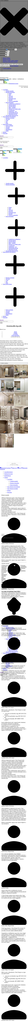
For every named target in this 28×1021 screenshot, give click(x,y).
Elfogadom (3, 64)
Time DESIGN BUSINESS (13, 486)
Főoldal (6, 477)
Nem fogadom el (9, 64)
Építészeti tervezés (8, 473)
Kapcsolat (9, 492)
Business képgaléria (14, 483)
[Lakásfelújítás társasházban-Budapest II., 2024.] (4, 586)
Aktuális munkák (14, 481)
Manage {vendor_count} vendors (10, 60)
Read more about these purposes (10, 61)
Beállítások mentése (5, 65)
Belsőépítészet (7, 475)
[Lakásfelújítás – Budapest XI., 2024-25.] (23, 574)
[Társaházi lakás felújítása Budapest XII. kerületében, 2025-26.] (4, 574)
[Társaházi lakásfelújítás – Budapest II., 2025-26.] (17, 574)
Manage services (6, 59)
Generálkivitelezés (8, 472)
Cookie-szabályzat (7, 68)
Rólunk (9, 490)
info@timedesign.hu (23, 86)
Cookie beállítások (18, 64)
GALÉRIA (9, 479)
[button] (14, 21)
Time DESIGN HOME (12, 488)
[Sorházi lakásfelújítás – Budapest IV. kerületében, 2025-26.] (11, 574)
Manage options (6, 58)
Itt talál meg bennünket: (7, 537)
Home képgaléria (14, 485)
